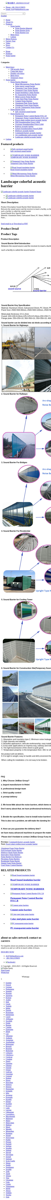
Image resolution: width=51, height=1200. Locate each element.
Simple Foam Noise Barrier (11, 863)
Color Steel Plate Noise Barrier (26, 99)
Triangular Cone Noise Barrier (26, 88)
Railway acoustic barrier (24, 126)
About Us (9, 22)
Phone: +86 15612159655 (15, 7)
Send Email (5, 970)
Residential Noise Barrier (10, 861)
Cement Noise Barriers (23, 101)
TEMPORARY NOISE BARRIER (23, 157)
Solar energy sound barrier (25, 86)
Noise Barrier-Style (22, 30)
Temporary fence (16, 78)
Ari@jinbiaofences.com (14, 956)
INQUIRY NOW (7, 952)
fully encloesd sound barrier (25, 112)
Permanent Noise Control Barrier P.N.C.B (31, 116)
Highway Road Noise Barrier (12, 853)
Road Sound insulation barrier (21, 170)
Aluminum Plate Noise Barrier (26, 103)
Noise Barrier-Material (23, 28)
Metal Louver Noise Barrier (25, 97)
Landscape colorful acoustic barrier (28, 137)
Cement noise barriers (21, 910)
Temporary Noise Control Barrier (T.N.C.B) (31, 118)
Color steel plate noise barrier (24, 919)
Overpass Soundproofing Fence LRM (29, 124)
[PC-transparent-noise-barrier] (21, 923)
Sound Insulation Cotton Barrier (27, 93)
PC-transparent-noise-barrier (24, 928)
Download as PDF (21, 224)
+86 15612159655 (13, 958)
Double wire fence (17, 73)
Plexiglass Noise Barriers (10, 859)
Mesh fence (14, 35)
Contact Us (10, 47)
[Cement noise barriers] (19, 905)
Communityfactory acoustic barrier (28, 133)
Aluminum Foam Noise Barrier (27, 105)
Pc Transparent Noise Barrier (26, 95)
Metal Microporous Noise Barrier (27, 84)
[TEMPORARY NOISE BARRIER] (24, 884)
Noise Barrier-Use (22, 33)
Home (8, 20)
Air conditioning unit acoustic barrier (29, 135)
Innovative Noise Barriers (10, 855)
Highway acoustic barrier (24, 131)
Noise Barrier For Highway (11, 857)
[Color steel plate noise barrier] (22, 914)
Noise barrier (15, 26)
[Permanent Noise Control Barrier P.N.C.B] (27, 894)
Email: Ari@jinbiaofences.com (17, 9)
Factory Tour (10, 41)
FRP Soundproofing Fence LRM (27, 122)
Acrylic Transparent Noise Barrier (28, 107)
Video (8, 43)
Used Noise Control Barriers (11, 865)
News (8, 45)
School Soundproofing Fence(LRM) (28, 129)
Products (9, 24)
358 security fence (17, 69)
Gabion (13, 37)
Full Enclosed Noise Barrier (11, 850)
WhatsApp (5, 972)
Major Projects (11, 39)
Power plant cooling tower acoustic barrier (31, 120)
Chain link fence (16, 71)
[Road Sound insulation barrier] (22, 875)
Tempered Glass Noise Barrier (26, 90)
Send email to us (7, 224)
